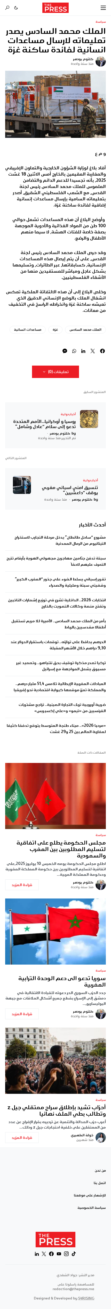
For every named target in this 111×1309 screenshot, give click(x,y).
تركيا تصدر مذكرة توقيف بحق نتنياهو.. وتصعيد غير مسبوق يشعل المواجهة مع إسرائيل (61, 666)
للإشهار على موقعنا (90, 1195)
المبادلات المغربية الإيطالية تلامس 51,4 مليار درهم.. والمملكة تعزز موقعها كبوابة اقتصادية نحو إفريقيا (60, 687)
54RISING (86, 1298)
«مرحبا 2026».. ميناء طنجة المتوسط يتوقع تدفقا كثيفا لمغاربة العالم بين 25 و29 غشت (56, 728)
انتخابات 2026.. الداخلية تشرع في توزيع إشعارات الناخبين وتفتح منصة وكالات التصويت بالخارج (57, 603)
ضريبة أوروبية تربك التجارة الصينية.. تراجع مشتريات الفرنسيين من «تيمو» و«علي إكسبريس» (62, 707)
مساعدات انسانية (27, 329)
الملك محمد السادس (85, 329)
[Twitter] (44, 1253)
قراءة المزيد (22, 885)
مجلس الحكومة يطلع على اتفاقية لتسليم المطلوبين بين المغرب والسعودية (61, 849)
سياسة (101, 21)
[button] (103, 8)
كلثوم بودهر (83, 59)
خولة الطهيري (82, 1135)
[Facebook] (51, 1253)
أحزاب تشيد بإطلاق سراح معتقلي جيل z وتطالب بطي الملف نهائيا (56, 1110)
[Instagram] (66, 1253)
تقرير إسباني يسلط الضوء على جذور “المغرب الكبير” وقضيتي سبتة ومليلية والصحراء (60, 582)
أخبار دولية (68, 414)
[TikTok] (74, 1253)
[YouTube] (59, 1253)
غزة (55, 329)
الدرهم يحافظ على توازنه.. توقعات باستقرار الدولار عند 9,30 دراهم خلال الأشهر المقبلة (58, 645)
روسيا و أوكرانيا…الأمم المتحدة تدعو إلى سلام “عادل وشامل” (44, 424)
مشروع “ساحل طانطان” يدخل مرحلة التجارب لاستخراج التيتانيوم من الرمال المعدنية (60, 540)
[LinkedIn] (37, 1253)
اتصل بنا (100, 1183)
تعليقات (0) (58, 372)
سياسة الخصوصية (91, 1207)
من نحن (100, 1170)
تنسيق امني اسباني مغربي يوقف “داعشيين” (70, 490)
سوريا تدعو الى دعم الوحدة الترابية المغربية (62, 981)
